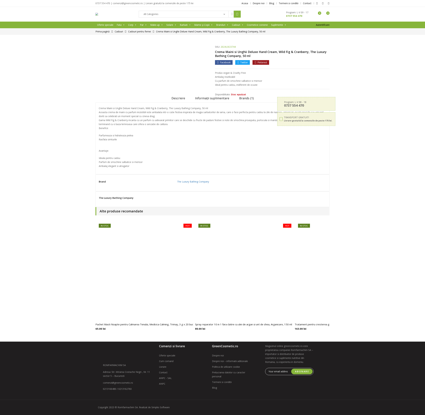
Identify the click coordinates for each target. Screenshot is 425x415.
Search (237, 14)
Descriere (178, 98)
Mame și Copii (202, 24)
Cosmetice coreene (257, 24)
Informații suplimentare (212, 98)
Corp (130, 24)
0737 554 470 (294, 15)
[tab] (178, 99)
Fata (119, 24)
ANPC (162, 383)
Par (142, 24)
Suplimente (277, 24)
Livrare (162, 366)
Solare (169, 24)
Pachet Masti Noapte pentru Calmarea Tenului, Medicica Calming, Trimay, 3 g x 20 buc (144, 324)
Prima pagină (102, 31)
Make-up (155, 24)
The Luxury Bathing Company (193, 181)
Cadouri (236, 24)
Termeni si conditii (222, 382)
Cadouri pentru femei (139, 31)
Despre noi (218, 355)
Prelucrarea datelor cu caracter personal (228, 374)
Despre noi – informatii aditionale (230, 361)
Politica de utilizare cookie (226, 366)
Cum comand (166, 361)
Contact (163, 372)
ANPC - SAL (165, 378)
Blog (214, 387)
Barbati (184, 24)
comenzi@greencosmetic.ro (118, 382)
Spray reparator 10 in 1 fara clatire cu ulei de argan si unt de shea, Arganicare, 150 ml (243, 324)
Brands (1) (246, 98)
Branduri (220, 24)
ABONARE (302, 371)
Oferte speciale (105, 24)
